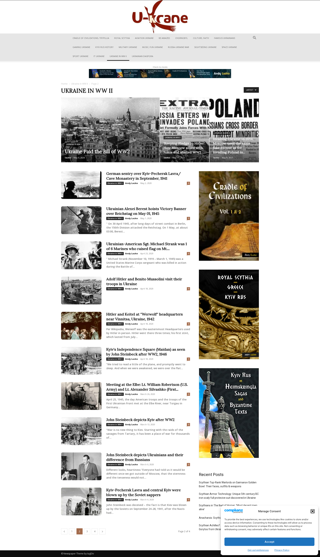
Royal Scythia (122, 38)
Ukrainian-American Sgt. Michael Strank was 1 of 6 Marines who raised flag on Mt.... (146, 246)
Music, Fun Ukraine (152, 47)
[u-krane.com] (160, 16)
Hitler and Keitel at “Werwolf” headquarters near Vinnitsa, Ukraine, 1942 (144, 316)
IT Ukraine (99, 56)
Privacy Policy (281, 550)
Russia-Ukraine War (178, 47)
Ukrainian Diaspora (142, 56)
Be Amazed (164, 38)
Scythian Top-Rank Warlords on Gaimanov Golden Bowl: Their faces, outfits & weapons (227, 484)
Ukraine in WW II (118, 56)
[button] (312, 511)
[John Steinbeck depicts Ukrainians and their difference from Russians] (81, 466)
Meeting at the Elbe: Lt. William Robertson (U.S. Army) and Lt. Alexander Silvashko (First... (147, 387)
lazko (68, 157)
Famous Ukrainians (224, 38)
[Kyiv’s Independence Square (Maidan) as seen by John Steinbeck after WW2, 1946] (81, 361)
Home (64, 83)
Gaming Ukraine (81, 47)
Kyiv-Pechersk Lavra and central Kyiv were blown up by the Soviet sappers (143, 492)
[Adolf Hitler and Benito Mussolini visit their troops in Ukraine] (81, 290)
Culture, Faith (201, 38)
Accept (269, 541)
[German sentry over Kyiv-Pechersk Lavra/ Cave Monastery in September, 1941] (81, 185)
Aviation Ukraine (144, 38)
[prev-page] (64, 531)
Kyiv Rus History (104, 47)
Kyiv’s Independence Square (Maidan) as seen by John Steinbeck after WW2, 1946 (145, 351)
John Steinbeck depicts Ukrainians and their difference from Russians (144, 457)
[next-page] (102, 531)
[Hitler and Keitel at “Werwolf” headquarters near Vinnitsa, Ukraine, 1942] (81, 326)
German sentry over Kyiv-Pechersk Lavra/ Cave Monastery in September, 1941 (143, 176)
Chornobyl (181, 38)
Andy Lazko (131, 183)
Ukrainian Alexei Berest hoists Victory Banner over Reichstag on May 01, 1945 (146, 211)
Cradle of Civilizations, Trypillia (91, 38)
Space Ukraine (229, 47)
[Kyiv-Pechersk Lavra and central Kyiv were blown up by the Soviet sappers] (81, 501)
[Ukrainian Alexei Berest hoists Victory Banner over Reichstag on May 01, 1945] (81, 220)
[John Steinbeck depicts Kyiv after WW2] (81, 431)
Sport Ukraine (80, 56)
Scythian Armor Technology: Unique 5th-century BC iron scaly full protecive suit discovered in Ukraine (229, 495)
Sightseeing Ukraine (205, 47)
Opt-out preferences (258, 550)
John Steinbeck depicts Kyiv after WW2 (140, 419)
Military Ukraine (128, 47)
